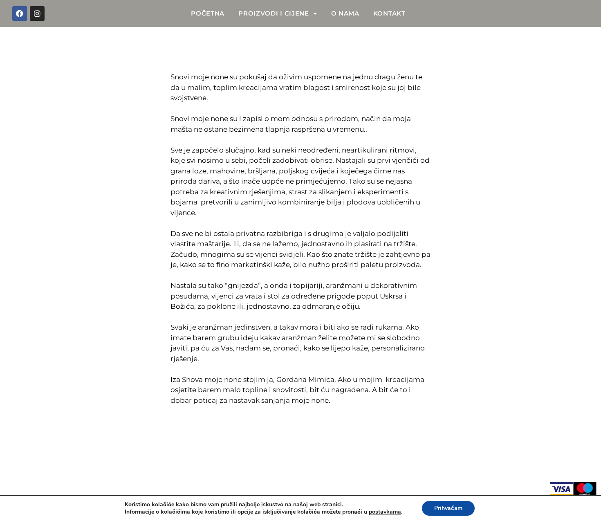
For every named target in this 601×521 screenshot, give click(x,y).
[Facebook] (19, 13)
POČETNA (207, 13)
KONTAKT (389, 13)
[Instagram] (37, 13)
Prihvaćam (448, 508)
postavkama (385, 512)
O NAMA (345, 13)
